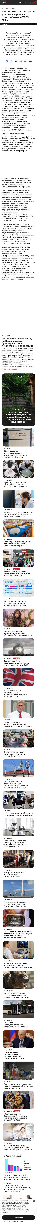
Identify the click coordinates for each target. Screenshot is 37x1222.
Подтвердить (18, 1217)
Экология (5, 24)
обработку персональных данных (13, 1209)
